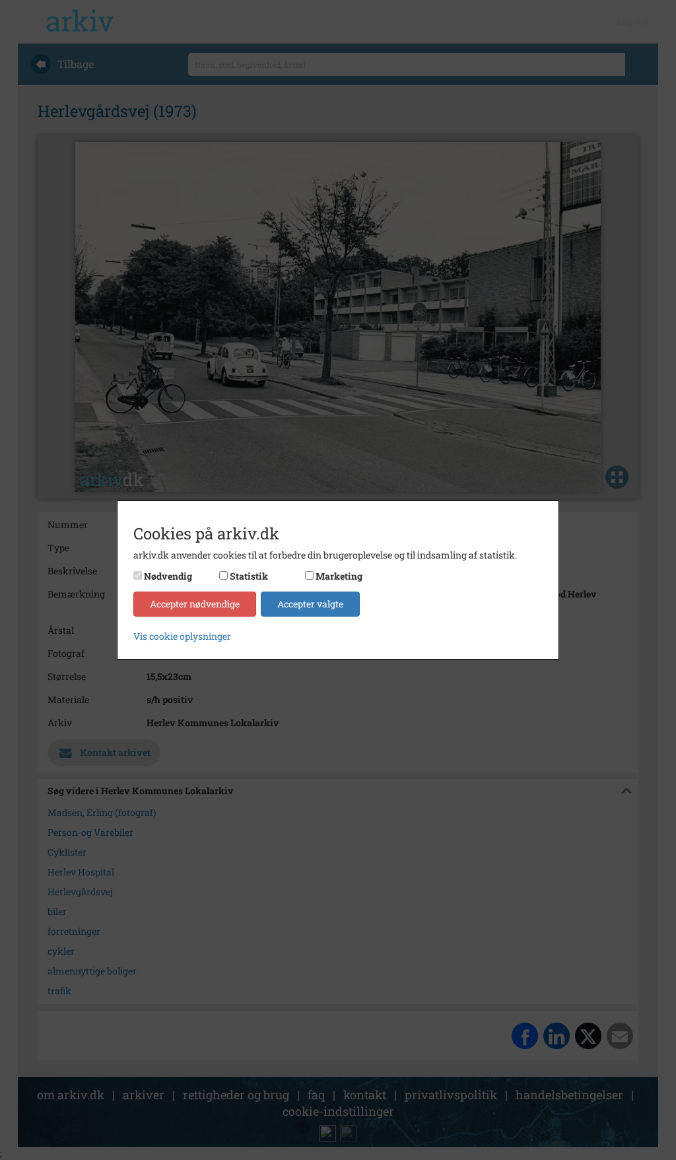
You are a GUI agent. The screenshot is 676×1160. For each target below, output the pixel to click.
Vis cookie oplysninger (182, 636)
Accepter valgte (310, 603)
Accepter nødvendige (195, 603)
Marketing (339, 576)
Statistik (249, 576)
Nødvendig (168, 576)
